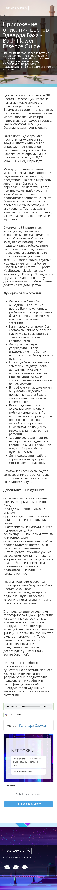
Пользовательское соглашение (15, 861)
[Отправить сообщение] (16, 867)
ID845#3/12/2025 (17, 851)
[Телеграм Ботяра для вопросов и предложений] (24, 867)
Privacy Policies (35, 861)
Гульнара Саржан (33, 725)
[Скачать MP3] (14, 714)
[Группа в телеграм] (7, 867)
